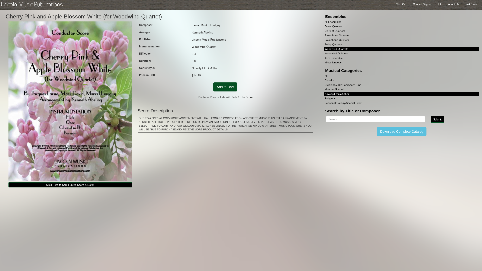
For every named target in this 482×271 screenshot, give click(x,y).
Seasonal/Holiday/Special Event (343, 102)
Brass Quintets (333, 26)
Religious (330, 98)
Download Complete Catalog (401, 131)
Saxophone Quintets (337, 39)
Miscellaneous (333, 62)
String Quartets (334, 44)
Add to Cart (225, 87)
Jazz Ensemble (334, 57)
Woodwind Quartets (336, 48)
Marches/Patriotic (335, 89)
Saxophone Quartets (337, 35)
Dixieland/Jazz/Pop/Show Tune (343, 84)
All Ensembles (333, 21)
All (326, 75)
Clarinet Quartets (335, 30)
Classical (330, 80)
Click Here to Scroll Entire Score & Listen (70, 184)
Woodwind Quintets (336, 53)
